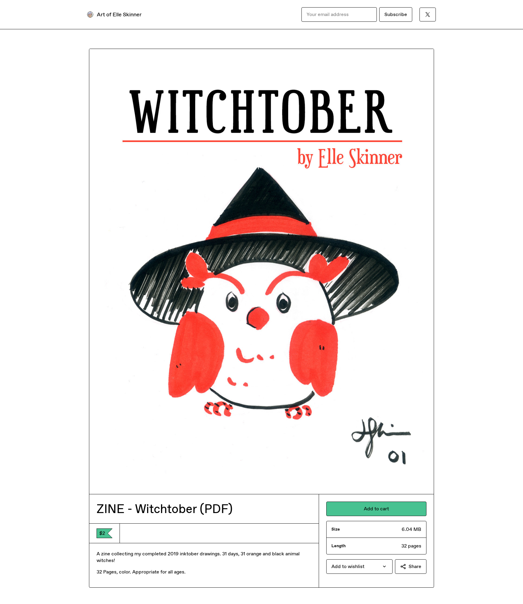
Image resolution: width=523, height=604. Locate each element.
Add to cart (376, 509)
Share (415, 566)
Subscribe (395, 14)
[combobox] (359, 566)
